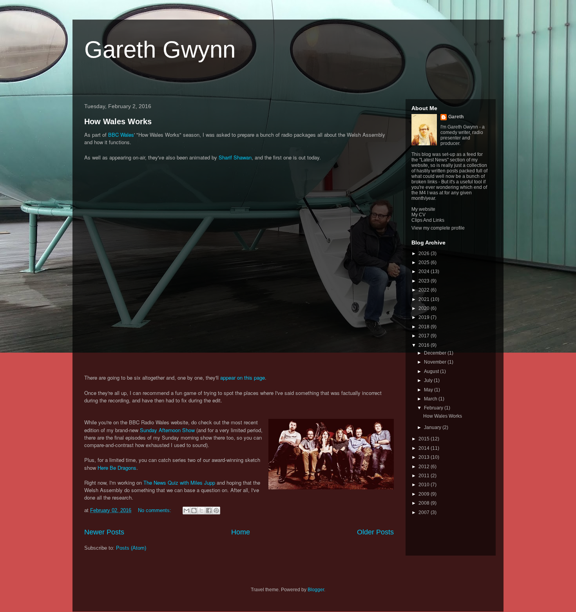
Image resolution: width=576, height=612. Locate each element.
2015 (424, 439)
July (429, 380)
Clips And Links (427, 220)
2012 (424, 466)
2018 (424, 327)
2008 (424, 503)
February (434, 408)
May (429, 390)
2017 (424, 336)
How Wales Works (118, 121)
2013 (424, 457)
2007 (424, 512)
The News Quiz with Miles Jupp (179, 482)
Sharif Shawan (235, 157)
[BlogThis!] (194, 510)
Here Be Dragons (117, 467)
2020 (424, 308)
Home (240, 532)
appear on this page (242, 377)
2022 (424, 290)
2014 (424, 448)
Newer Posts (104, 532)
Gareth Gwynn (159, 49)
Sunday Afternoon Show (167, 430)
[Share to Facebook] (209, 510)
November (435, 362)
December (435, 353)
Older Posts (375, 532)
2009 (424, 494)
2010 (424, 484)
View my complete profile (438, 228)
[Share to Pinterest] (216, 510)
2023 (424, 281)
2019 (424, 317)
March (431, 399)
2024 (424, 271)
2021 (424, 299)
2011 (424, 475)
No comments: (155, 510)
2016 (424, 345)
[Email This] (186, 510)
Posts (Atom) (131, 548)
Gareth (456, 117)
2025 (424, 262)
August (432, 371)
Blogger (316, 589)
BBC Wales (121, 134)
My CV (418, 214)
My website (423, 209)
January (433, 427)
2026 (424, 253)
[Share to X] (201, 510)
